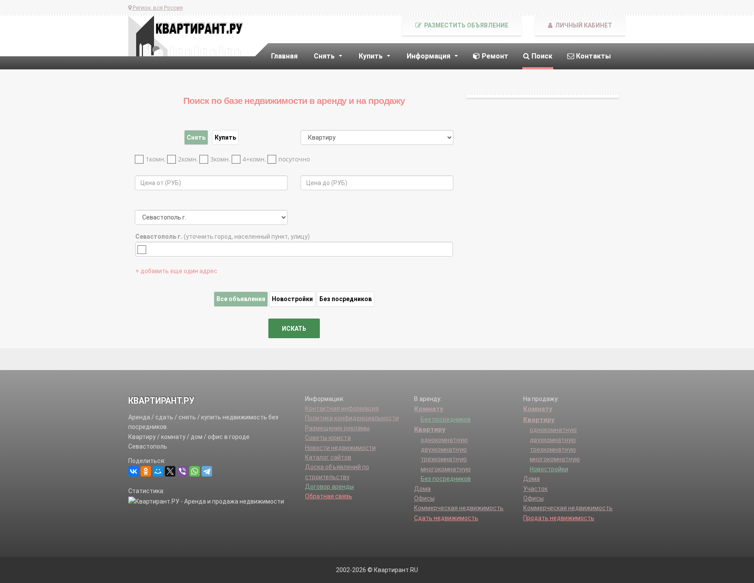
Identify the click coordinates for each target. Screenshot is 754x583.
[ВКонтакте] (133, 471)
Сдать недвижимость (446, 517)
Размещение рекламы (337, 428)
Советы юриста (328, 437)
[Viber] (182, 471)
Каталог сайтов (328, 457)
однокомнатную (444, 439)
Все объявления (240, 298)
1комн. (156, 159)
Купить (225, 137)
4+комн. (254, 159)
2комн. (188, 159)
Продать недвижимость (558, 517)
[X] (170, 471)
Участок (535, 488)
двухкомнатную (444, 449)
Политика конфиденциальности (352, 418)
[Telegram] (207, 471)
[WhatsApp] (194, 471)
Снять (196, 137)
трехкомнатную (444, 459)
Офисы (424, 498)
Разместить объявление (465, 25)
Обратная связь (328, 496)
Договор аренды (329, 486)
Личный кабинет (583, 25)
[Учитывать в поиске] (143, 249)
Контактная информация (342, 408)
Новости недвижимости (340, 447)
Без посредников (345, 298)
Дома (422, 488)
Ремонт (494, 56)
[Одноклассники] (146, 471)
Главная (284, 56)
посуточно (294, 159)
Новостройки (292, 298)
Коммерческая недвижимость (459, 507)
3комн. (220, 159)
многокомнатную (446, 469)
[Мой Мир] (158, 471)
